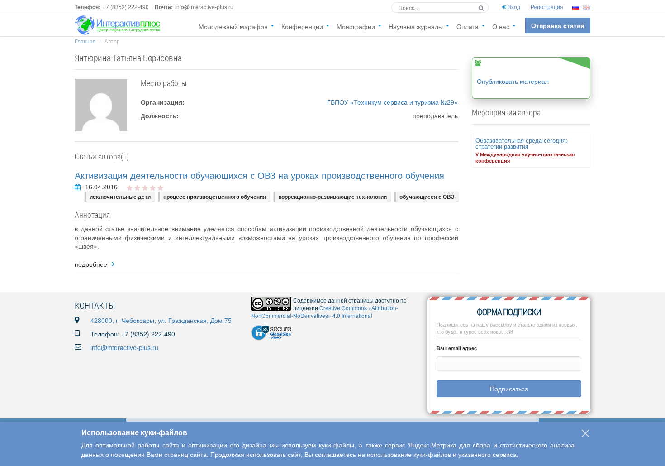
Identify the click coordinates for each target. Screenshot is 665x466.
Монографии (356, 26)
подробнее (91, 264)
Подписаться (509, 388)
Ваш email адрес (457, 348)
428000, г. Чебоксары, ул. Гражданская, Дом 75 (161, 320)
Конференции (302, 26)
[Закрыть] (585, 433)
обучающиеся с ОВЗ (427, 196)
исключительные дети (120, 196)
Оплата (467, 26)
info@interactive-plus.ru (124, 347)
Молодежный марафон (233, 26)
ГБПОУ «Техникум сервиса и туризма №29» (392, 101)
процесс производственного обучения (214, 196)
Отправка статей (557, 25)
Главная (85, 41)
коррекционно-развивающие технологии (333, 196)
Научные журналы (416, 26)
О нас (500, 26)
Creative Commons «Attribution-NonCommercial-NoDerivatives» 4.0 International (324, 311)
